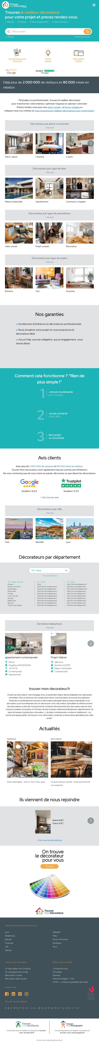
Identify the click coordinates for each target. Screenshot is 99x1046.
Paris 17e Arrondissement (47, 603)
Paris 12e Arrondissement (47, 591)
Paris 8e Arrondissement (76, 605)
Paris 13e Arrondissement (47, 593)
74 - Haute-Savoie (15, 582)
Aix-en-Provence (60, 939)
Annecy (11, 584)
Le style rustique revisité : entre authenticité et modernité (70, 784)
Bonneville (12, 591)
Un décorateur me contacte (18, 968)
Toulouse (9, 943)
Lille (7, 946)
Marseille (56, 932)
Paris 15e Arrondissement (47, 598)
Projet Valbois (59, 657)
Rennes (8, 939)
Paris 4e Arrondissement (76, 596)
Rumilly (10, 598)
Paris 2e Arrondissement (76, 591)
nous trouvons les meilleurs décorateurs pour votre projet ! (64, 110)
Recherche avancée (82, 37)
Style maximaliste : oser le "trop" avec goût (26, 782)
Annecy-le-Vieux (14, 586)
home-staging (72, 107)
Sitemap (56, 975)
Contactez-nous (60, 968)
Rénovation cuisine (13, 975)
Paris (39, 584)
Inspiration (11, 739)
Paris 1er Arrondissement (76, 586)
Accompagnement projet (16, 972)
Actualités (57, 972)
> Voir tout (49, 128)
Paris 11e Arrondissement (46, 589)
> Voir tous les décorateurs (49, 840)
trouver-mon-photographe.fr (72, 1032)
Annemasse (12, 589)
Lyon (7, 932)
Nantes (8, 950)
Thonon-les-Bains (15, 605)
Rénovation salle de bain (16, 978)
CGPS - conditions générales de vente (70, 982)
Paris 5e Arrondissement (76, 598)
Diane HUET (58, 820)
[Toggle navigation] (94, 5)
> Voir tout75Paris (49, 576)
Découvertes (56, 739)
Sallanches (12, 600)
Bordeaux (57, 943)
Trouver (49, 866)
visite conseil (53, 107)
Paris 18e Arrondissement (47, 605)
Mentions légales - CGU (63, 978)
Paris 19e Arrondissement (76, 584)
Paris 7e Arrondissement (76, 603)
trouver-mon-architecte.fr (33, 1031)
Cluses (10, 593)
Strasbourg (10, 935)
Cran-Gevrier (13, 596)
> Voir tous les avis (49, 497)
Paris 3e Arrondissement (76, 593)
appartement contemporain (21, 657)
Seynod (11, 603)
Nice (55, 946)
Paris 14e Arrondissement (47, 596)
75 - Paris (41, 582)
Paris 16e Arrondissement (47, 600)
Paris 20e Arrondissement (77, 589)
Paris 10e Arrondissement (47, 586)
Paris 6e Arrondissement (76, 600)
